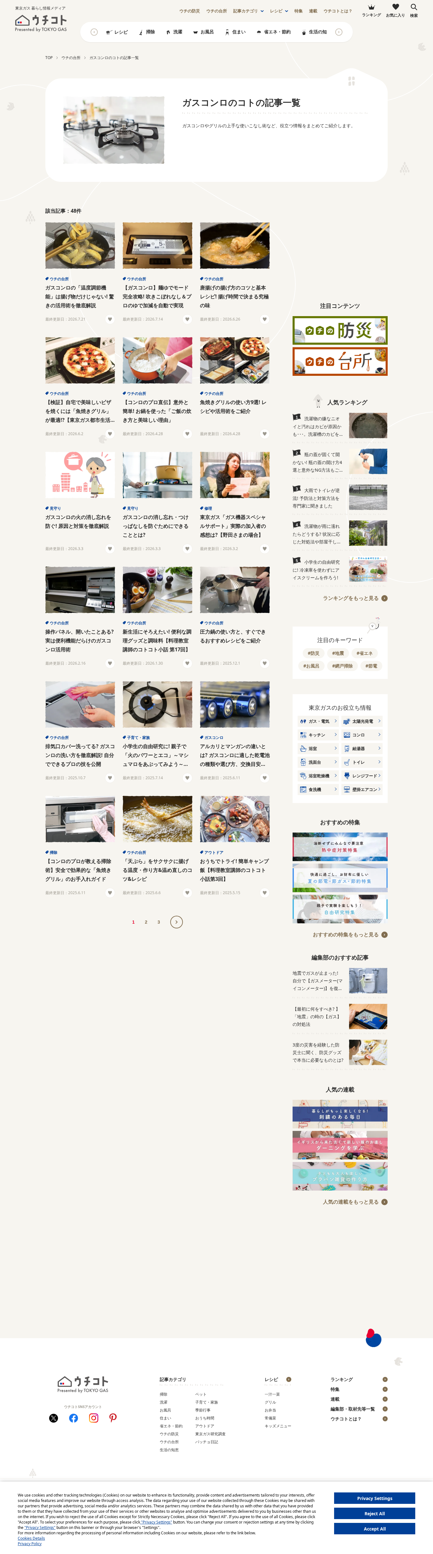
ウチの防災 (169, 1434)
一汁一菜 (272, 1394)
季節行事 (202, 1410)
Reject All (375, 1514)
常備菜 (270, 1418)
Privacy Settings (374, 1498)
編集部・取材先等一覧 (353, 1409)
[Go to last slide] (94, 32)
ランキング (342, 1379)
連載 (313, 11)
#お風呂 (311, 666)
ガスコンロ (213, 737)
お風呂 (207, 32)
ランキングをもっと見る (351, 597)
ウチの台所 (59, 279)
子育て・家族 (138, 737)
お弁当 (270, 1410)
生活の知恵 (320, 32)
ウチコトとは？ (338, 11)
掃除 (150, 32)
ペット (201, 1394)
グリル (270, 1402)
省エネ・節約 (277, 32)
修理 (208, 508)
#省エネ (365, 653)
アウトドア (213, 852)
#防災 (314, 653)
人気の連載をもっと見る (351, 1201)
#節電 (371, 666)
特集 (298, 11)
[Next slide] (338, 32)
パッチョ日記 (206, 1441)
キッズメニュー (278, 1426)
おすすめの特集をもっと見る (346, 934)
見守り (55, 508)
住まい (239, 32)
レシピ (276, 11)
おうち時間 (204, 1418)
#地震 (338, 653)
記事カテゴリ (245, 11)
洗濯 (177, 32)
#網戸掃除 (342, 666)
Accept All (375, 1529)
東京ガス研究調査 (210, 1434)
